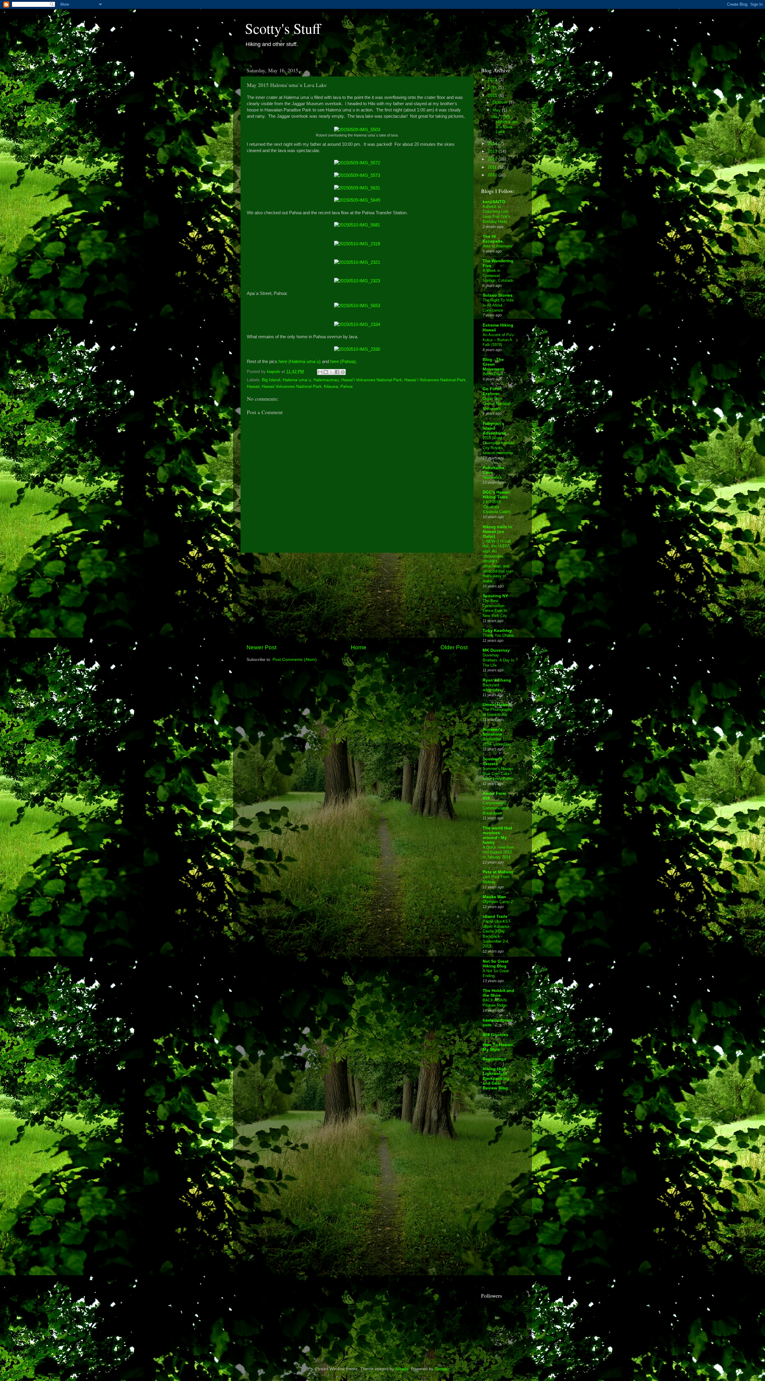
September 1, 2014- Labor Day (497, 741)
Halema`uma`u (297, 380)
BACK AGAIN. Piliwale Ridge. (495, 1003)
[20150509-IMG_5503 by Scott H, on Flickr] (357, 129)
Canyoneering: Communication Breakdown (496, 808)
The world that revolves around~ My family (497, 835)
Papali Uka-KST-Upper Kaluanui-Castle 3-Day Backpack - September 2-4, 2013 (497, 933)
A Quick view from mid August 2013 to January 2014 (498, 852)
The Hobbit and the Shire (498, 993)
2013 (493, 151)
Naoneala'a (492, 477)
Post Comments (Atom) (295, 659)
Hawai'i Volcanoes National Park (371, 380)
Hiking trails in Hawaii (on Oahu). (497, 532)
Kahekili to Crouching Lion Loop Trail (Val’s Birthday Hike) (496, 214)
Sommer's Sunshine (492, 732)
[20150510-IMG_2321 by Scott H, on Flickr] (357, 262)
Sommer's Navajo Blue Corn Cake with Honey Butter (498, 773)
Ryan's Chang (497, 680)
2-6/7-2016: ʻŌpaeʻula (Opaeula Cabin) (496, 507)
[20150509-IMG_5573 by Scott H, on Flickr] (357, 175)
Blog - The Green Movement (493, 364)
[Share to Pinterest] (343, 372)
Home (358, 647)
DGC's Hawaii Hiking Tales (496, 494)
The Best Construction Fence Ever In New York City (495, 608)
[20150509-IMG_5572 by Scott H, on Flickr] (357, 162)
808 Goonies (495, 1035)
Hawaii (253, 386)
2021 (493, 79)
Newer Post (261, 647)
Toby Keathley (497, 630)
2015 (493, 95)
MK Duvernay (496, 650)
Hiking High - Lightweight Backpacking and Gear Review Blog (496, 1078)
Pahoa (346, 386)
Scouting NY (495, 596)
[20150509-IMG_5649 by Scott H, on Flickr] (357, 200)
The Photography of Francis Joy (497, 712)
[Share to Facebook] (337, 372)
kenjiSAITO (494, 202)
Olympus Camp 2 (498, 901)
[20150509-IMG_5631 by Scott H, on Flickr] (357, 188)
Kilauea (331, 386)
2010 (493, 175)
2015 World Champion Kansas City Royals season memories (498, 445)
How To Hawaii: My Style (498, 1047)
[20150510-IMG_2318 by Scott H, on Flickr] (357, 243)
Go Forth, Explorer (492, 391)
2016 (493, 87)
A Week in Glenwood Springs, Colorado (498, 275)
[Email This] (320, 372)
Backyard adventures (492, 687)
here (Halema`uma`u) (300, 361)
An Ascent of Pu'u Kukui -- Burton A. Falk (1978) (498, 340)
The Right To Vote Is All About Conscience (498, 305)
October (500, 102)
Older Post (454, 647)
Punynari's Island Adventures (494, 428)
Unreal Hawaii (496, 704)
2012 (493, 159)
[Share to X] (331, 372)
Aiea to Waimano (497, 246)
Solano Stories (497, 295)
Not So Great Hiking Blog (496, 963)
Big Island (271, 380)
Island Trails (495, 916)
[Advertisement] (357, 598)
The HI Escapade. (493, 239)
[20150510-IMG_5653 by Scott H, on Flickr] (357, 305)
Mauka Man (494, 897)
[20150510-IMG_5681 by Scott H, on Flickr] (357, 225)
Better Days (493, 374)
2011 (493, 167)
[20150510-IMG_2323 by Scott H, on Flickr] (357, 280)
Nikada (401, 1369)
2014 (493, 143)
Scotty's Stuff (283, 28)
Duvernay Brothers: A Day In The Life (498, 660)
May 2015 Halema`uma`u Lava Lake (504, 124)
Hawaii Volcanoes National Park (292, 386)
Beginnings (494, 1059)
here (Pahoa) (343, 361)
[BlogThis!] (326, 372)
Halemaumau (326, 380)
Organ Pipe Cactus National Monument (496, 403)
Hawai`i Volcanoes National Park (435, 380)
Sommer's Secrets (492, 761)
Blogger (441, 1369)
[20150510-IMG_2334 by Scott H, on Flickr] (357, 324)
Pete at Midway (498, 872)
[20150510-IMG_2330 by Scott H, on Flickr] (357, 349)
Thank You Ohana (498, 635)
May (497, 110)
